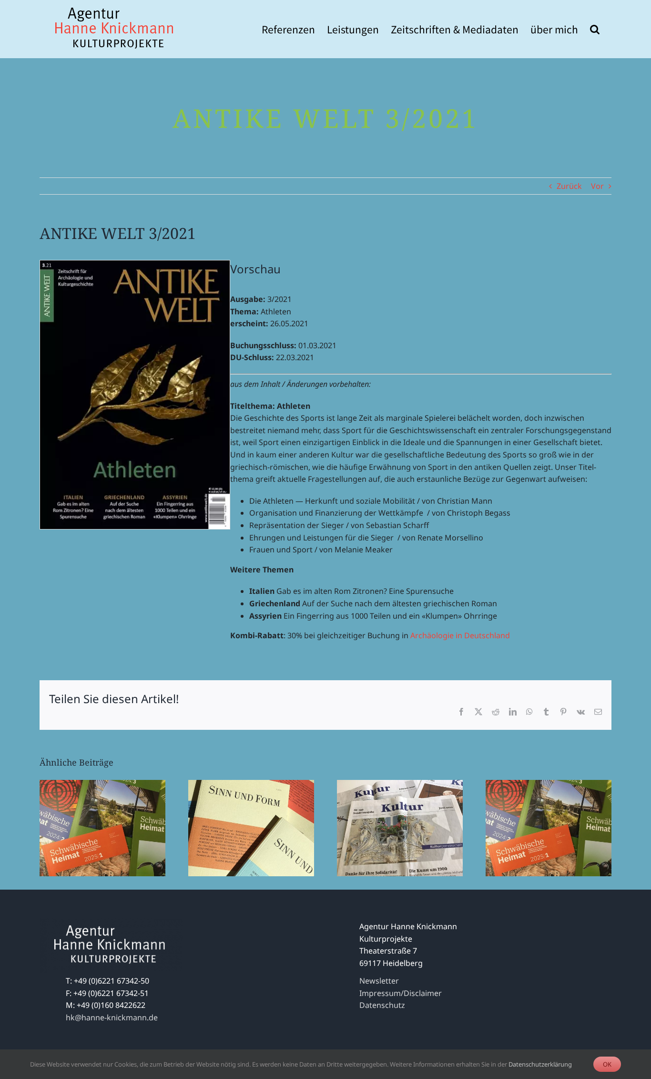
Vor (597, 186)
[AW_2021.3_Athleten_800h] (135, 264)
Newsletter (379, 980)
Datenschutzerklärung (540, 1064)
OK (607, 1064)
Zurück (569, 186)
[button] (595, 29)
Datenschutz (382, 1005)
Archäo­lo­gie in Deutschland (460, 635)
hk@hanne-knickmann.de (112, 1017)
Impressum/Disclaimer (400, 993)
